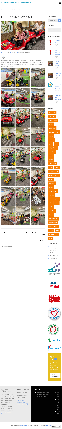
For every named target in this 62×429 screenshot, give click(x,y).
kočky (50, 167)
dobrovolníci (52, 128)
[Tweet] (40, 240)
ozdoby (57, 175)
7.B (54, 112)
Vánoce (51, 214)
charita (50, 124)
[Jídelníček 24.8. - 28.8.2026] (50, 97)
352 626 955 (58, 394)
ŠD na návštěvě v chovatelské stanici (35, 233)
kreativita (51, 171)
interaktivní (51, 152)
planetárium (52, 183)
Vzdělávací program (22, 392)
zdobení (51, 230)
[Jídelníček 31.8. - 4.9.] (50, 75)
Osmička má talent (7, 233)
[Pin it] (42, 240)
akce (55, 120)
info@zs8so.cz (59, 413)
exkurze (51, 136)
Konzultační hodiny (22, 395)
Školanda (51, 234)
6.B (50, 112)
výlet (50, 226)
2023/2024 (51, 116)
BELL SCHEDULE (55, 375)
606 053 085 (58, 407)
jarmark (51, 155)
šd (57, 234)
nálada (50, 175)
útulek (57, 230)
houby (56, 144)
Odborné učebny (21, 397)
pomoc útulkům (53, 191)
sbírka (56, 203)
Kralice (56, 167)
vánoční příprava (53, 218)
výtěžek (56, 226)
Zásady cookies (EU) (22, 404)
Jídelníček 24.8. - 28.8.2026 (58, 97)
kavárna (51, 159)
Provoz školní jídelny (57, 63)
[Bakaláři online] (50, 42)
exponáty (51, 140)
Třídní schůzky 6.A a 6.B (57, 52)
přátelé (57, 199)
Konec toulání (52, 163)
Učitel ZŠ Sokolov (25, 52)
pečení (50, 179)
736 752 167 (58, 401)
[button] (56, 426)
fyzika (50, 144)
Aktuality (13, 52)
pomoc (51, 187)
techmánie (51, 211)
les (57, 171)
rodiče (50, 203)
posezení (51, 195)
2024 (50, 120)
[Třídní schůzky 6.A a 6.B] (50, 52)
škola (50, 238)
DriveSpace (23, 425)
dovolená (51, 132)
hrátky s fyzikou (53, 148)
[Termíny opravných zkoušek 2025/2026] (50, 84)
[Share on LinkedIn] (44, 240)
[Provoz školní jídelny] (50, 63)
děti (57, 132)
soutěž (50, 207)
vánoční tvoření (53, 222)
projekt (50, 199)
